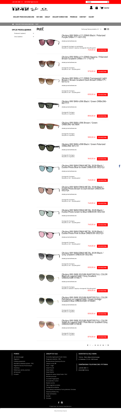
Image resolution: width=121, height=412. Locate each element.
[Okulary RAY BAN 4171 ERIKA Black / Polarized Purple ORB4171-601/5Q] (49, 42)
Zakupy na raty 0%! (51, 363)
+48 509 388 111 (17, 2)
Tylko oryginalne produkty (53, 385)
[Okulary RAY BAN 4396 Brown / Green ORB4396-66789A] (49, 126)
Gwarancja (16, 368)
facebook (58, 403)
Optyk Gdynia (49, 370)
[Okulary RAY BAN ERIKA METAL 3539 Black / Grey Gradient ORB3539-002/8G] (49, 256)
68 (103, 345)
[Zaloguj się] (96, 7)
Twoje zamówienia (51, 394)
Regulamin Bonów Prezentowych (23, 366)
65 (95, 345)
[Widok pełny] (108, 29)
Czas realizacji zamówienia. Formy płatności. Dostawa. (61, 389)
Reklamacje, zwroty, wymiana (22, 370)
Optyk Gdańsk (50, 372)
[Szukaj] (108, 2)
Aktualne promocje (51, 376)
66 (98, 345)
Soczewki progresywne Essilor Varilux (56, 357)
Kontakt (48, 396)
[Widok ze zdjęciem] (105, 29)
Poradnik (16, 374)
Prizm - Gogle (50, 366)
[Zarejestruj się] (91, 7)
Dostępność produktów (52, 387)
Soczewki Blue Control (52, 381)
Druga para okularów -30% (53, 359)
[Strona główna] (20, 9)
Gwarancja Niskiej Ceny (52, 392)
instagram (62, 403)
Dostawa (48, 398)
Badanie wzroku (50, 383)
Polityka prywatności (19, 361)
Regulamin (16, 359)
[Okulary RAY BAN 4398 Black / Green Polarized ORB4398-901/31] (49, 147)
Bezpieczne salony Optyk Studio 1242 (56, 374)
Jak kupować (17, 372)
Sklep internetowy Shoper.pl (60, 411)
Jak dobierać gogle (19, 357)
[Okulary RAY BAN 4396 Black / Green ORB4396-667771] (49, 105)
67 (100, 345)
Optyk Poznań (50, 368)
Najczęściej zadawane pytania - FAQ (24, 363)
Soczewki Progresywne (52, 379)
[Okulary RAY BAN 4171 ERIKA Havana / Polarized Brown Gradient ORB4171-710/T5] (49, 63)
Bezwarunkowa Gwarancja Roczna (55, 361)
